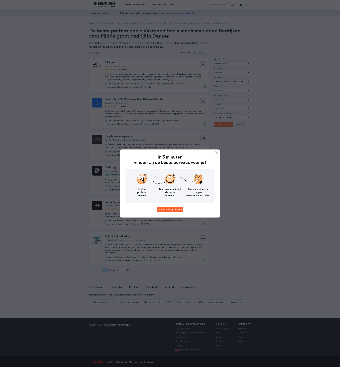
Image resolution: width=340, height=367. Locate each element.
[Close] (216, 152)
